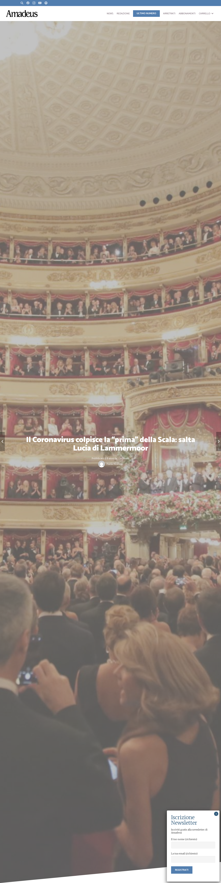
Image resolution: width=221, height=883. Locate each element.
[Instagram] (34, 3)
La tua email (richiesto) (184, 853)
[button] (212, 13)
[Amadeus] (22, 13)
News (126, 458)
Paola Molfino (115, 463)
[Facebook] (28, 3)
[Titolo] (46, 3)
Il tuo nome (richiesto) (184, 839)
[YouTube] (40, 3)
